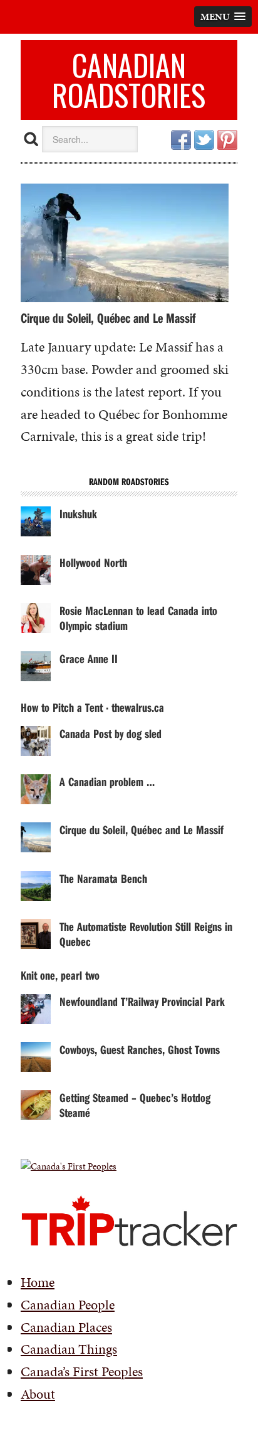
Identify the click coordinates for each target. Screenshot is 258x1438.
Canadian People (68, 1304)
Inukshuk (78, 513)
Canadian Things (69, 1349)
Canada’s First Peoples (82, 1371)
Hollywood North (93, 562)
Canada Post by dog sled (110, 733)
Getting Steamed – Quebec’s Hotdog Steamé (134, 1105)
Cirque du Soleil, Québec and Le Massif (108, 318)
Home (37, 1282)
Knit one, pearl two (60, 975)
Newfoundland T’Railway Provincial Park (142, 1001)
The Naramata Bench (103, 878)
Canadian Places (66, 1327)
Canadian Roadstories (128, 79)
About (38, 1394)
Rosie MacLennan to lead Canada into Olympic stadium (138, 618)
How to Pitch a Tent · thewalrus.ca (92, 707)
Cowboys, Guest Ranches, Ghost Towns (139, 1049)
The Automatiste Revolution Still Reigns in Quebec (145, 933)
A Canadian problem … (107, 781)
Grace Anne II (88, 658)
